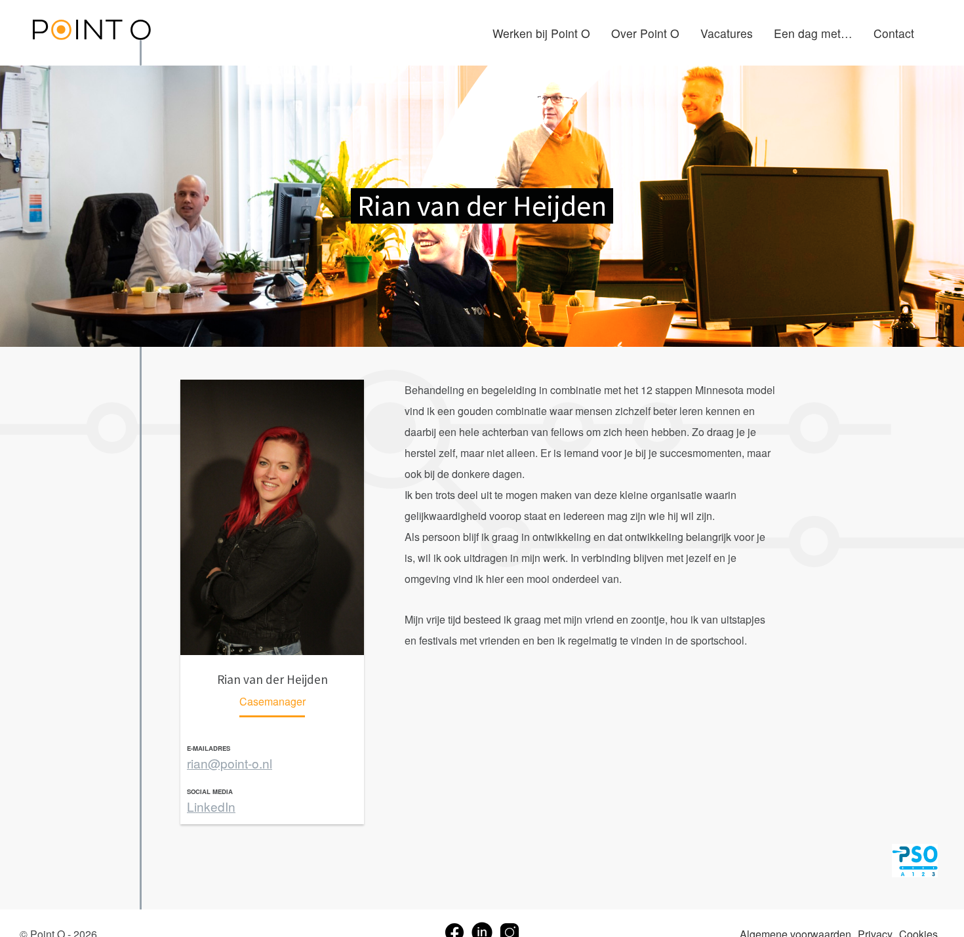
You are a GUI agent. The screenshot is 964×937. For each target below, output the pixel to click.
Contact (894, 33)
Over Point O (645, 33)
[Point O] (92, 31)
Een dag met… (813, 33)
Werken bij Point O (541, 33)
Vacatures (726, 33)
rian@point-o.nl (229, 763)
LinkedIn (211, 806)
